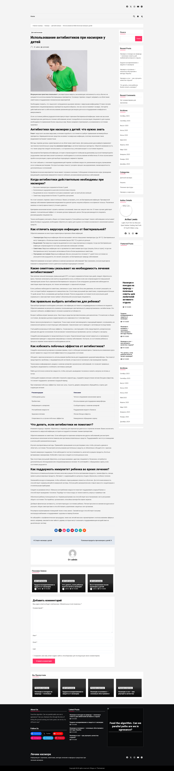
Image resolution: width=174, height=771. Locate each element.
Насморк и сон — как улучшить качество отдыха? (127, 343)
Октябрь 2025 (125, 116)
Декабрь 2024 (125, 164)
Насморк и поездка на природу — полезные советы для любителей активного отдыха (131, 56)
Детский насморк (36, 32)
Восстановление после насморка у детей (99, 586)
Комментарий (38, 608)
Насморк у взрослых (127, 192)
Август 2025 (124, 125)
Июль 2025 (124, 130)
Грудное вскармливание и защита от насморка (44, 586)
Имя (35, 635)
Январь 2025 (124, 159)
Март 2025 (123, 149)
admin (38, 47)
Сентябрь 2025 (125, 121)
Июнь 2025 (124, 135)
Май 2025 (123, 140)
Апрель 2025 (124, 145)
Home (33, 16)
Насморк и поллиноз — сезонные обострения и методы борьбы (128, 71)
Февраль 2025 (125, 154)
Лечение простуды (126, 187)
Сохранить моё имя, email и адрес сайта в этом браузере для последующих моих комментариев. (67, 656)
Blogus (92, 768)
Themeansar (100, 768)
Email (35, 642)
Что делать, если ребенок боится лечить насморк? (72, 586)
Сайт (34, 649)
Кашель (123, 182)
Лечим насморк (41, 754)
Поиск (123, 32)
